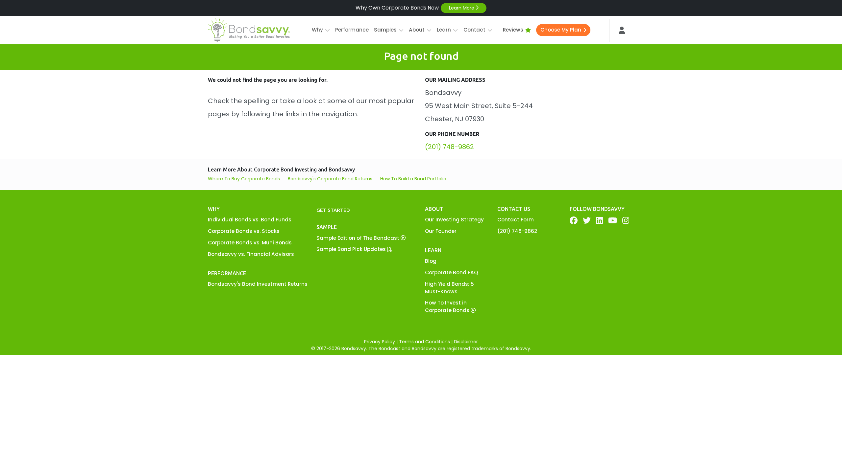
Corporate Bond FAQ (451, 272)
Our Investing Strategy (454, 219)
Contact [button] (474, 29)
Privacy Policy (379, 341)
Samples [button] (385, 29)
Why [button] (317, 29)
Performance (352, 29)
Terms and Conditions (424, 341)
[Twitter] (587, 220)
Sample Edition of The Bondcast (358, 238)
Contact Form (515, 219)
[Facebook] (574, 220)
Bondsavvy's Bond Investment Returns (258, 284)
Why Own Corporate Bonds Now (416, 7)
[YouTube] (612, 220)
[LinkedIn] (599, 220)
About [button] (417, 29)
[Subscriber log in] (622, 30)
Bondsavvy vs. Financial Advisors (251, 254)
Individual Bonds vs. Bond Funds (249, 219)
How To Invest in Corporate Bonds (448, 306)
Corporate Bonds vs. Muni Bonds (250, 242)
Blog (430, 261)
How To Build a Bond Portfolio (413, 178)
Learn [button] (444, 29)
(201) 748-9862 (449, 146)
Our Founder (441, 231)
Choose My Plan (560, 29)
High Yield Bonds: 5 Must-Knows (449, 288)
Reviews (513, 29)
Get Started (333, 210)
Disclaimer (466, 341)
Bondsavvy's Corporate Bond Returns (330, 178)
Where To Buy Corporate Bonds (244, 178)
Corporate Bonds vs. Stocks (244, 231)
